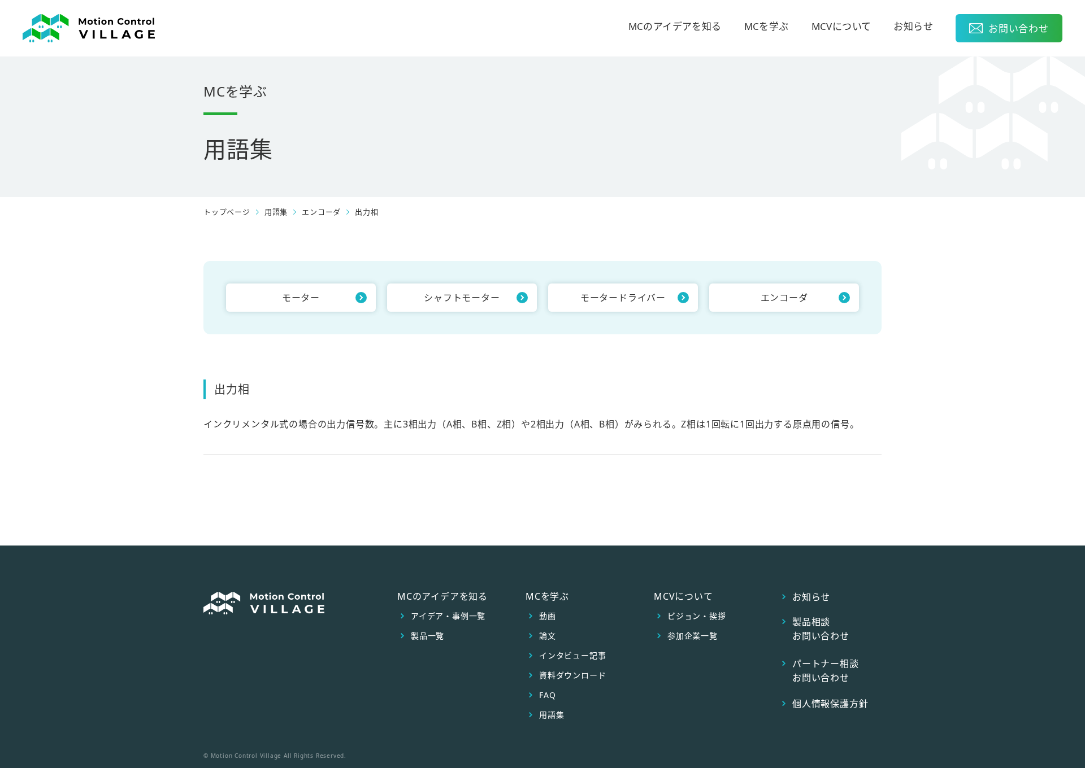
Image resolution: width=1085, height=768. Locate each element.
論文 (547, 636)
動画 (547, 616)
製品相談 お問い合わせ (820, 629)
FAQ (547, 695)
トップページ (226, 212)
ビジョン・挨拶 (696, 616)
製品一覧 (427, 636)
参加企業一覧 (692, 636)
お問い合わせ (1018, 28)
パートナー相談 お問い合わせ (825, 670)
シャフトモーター (462, 297)
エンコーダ (321, 212)
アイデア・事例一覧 (448, 616)
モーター (301, 297)
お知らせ (913, 27)
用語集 (551, 715)
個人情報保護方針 (830, 703)
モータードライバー (623, 297)
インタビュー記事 (572, 656)
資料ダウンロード (572, 675)
